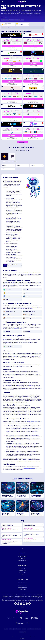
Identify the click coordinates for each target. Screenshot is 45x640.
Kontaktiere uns (22, 555)
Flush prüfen (11, 118)
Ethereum (13, 285)
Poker (22, 576)
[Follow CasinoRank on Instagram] (18, 605)
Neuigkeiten (22, 559)
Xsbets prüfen (12, 137)
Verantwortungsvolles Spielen (12, 637)
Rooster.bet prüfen (33, 47)
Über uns (22, 553)
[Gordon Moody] (34, 620)
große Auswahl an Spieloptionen (18, 328)
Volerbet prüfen (33, 83)
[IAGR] (26, 620)
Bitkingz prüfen (12, 47)
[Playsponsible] (19, 620)
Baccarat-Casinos (22, 570)
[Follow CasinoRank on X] (21, 605)
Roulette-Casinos (22, 574)
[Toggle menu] (2, 1)
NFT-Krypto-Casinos (22, 586)
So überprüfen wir (22, 557)
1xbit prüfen (33, 118)
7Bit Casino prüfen (33, 65)
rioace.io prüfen (12, 101)
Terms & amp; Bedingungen (30, 637)
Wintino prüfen (33, 101)
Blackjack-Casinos (22, 572)
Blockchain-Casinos (22, 584)
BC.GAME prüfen (12, 65)
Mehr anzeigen (22, 142)
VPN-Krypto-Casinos (22, 590)
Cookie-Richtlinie (39, 637)
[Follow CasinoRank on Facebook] (15, 605)
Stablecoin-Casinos (22, 588)
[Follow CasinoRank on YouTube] (23, 605)
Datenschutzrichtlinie (22, 562)
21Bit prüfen (33, 137)
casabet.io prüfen (11, 83)
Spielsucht (4, 637)
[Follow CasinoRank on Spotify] (26, 605)
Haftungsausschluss (22, 637)
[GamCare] (20, 624)
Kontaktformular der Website (29, 468)
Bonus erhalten (11, 45)
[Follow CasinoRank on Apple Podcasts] (29, 605)
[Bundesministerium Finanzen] (10, 620)
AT (21, 608)
